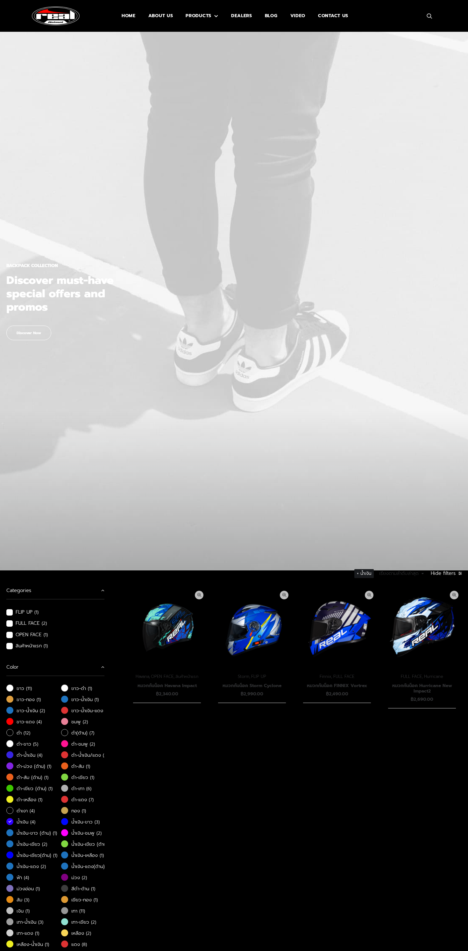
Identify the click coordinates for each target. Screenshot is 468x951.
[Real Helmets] (56, 15)
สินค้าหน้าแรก (186, 676)
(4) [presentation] (39, 722)
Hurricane (433, 676)
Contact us (333, 15)
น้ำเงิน (365, 573)
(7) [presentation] (91, 733)
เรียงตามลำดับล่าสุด (399, 573)
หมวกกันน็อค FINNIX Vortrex (337, 685)
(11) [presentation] (29, 688)
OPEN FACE (162, 676)
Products (198, 15)
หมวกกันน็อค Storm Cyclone (252, 685)
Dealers (241, 15)
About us (160, 15)
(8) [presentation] (84, 944)
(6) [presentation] (88, 788)
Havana (142, 676)
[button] (432, 16)
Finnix (325, 676)
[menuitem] (129, 16)
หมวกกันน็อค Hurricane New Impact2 (422, 688)
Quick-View (199, 595)
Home (129, 15)
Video (298, 15)
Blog (271, 15)
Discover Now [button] (29, 333)
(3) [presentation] (97, 822)
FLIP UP (258, 676)
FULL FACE (343, 676)
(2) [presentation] (44, 623)
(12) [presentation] (27, 733)
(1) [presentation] (36, 612)
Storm (243, 676)
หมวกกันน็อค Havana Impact (167, 685)
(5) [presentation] (35, 744)
